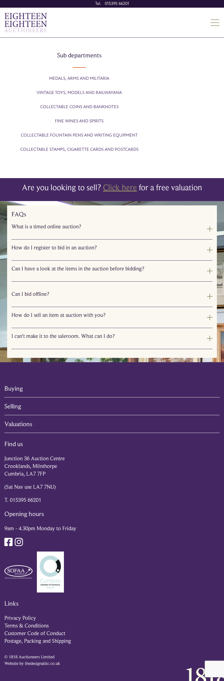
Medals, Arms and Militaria (79, 78)
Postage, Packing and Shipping (37, 641)
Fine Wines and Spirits (79, 121)
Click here (120, 187)
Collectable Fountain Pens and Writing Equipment (79, 135)
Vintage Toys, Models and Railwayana (79, 93)
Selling (12, 406)
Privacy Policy (20, 618)
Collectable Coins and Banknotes (79, 107)
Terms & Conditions (26, 625)
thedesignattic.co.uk (42, 663)
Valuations (18, 424)
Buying (13, 388)
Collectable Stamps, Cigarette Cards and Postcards (79, 150)
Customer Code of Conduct (34, 633)
